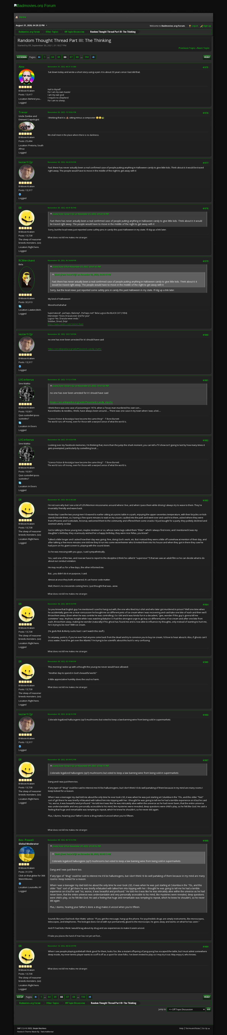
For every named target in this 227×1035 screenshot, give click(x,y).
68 (77, 57)
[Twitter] (20, 193)
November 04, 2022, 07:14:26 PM (62, 439)
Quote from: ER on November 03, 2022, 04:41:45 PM (77, 266)
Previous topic (187, 48)
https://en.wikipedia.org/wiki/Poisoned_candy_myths (75, 348)
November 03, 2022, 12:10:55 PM (62, 112)
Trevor (23, 112)
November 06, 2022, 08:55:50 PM (62, 604)
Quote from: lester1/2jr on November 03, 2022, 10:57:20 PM (81, 385)
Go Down (22, 57)
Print (207, 57)
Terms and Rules (193, 1028)
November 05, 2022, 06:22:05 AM (62, 499)
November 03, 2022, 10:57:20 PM (62, 334)
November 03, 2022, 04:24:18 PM (62, 162)
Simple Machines (39, 1028)
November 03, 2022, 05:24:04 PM (62, 260)
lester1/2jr (26, 162)
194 (87, 57)
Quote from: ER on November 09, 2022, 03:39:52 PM (77, 846)
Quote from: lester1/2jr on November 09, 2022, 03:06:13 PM (81, 765)
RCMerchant (27, 260)
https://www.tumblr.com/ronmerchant (65, 324)
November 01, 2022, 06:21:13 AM (62, 66)
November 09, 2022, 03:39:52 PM (62, 759)
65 (58, 57)
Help (181, 1028)
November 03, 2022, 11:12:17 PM (62, 379)
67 (71, 57)
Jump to (162, 1009)
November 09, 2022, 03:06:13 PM (62, 714)
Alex (21, 67)
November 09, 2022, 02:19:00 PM (62, 661)
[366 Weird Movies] (20, 883)
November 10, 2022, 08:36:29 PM (62, 946)
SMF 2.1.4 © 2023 (24, 1028)
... (48, 57)
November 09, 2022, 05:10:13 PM (62, 840)
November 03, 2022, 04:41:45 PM (62, 207)
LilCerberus (26, 379)
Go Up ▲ (206, 1028)
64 (52, 57)
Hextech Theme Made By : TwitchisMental (35, 1031)
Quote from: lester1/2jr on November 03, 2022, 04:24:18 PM (81, 214)
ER (20, 208)
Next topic (203, 48)
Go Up (20, 997)
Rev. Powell (26, 840)
